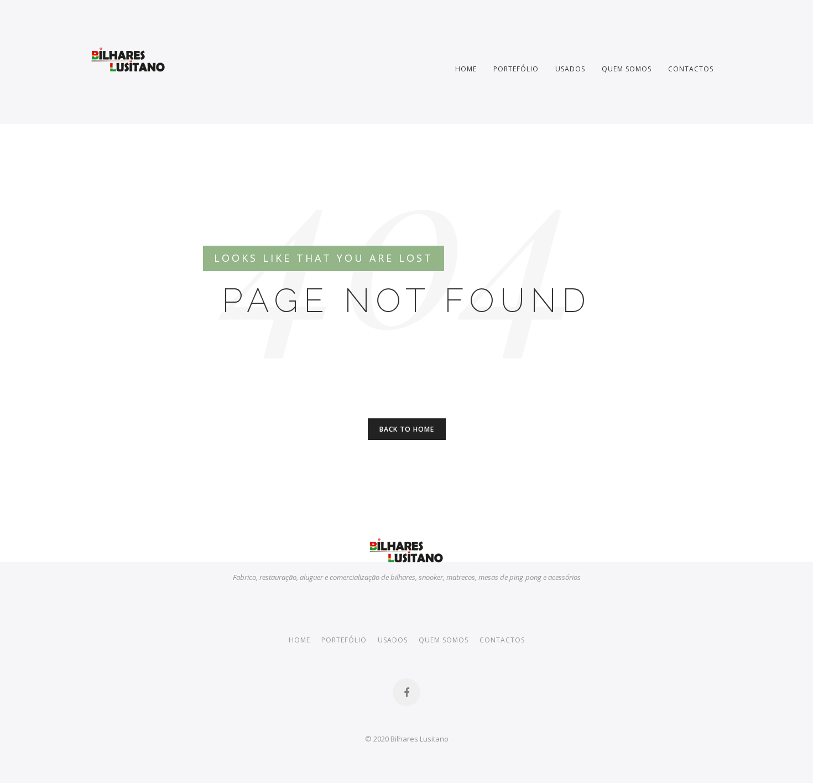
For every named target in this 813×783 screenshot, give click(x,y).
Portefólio (516, 69)
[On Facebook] (406, 692)
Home (466, 69)
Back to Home (406, 429)
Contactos (690, 69)
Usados (570, 69)
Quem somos (627, 69)
